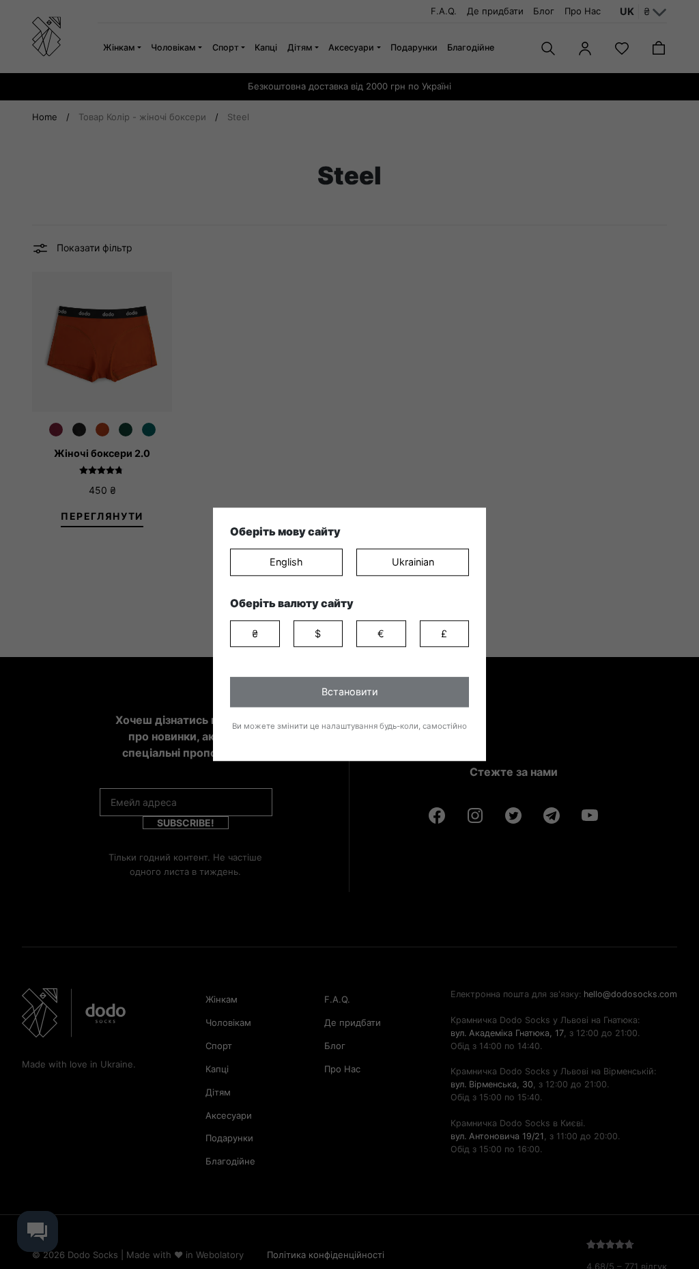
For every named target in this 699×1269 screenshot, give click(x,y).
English (286, 562)
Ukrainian (413, 562)
